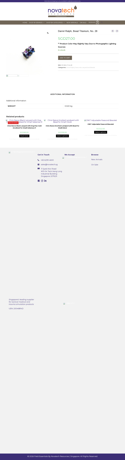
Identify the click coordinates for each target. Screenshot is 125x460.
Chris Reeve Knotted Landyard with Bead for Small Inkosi (62, 127)
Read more (24, 136)
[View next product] (117, 31)
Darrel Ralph (70, 67)
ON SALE (83, 22)
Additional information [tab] (62, 94)
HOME (25, 22)
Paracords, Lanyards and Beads (85, 67)
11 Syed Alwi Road (48, 169)
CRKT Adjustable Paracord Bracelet (101, 124)
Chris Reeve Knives (14, 139)
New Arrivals (96, 159)
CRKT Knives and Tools (91, 135)
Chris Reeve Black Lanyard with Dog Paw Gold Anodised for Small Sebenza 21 (24, 127)
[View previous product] (112, 31)
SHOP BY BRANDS (35, 22)
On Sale (94, 165)
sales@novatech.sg (49, 164)
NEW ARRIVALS (72, 22)
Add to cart (65, 58)
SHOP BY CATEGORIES (54, 22)
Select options (62, 136)
